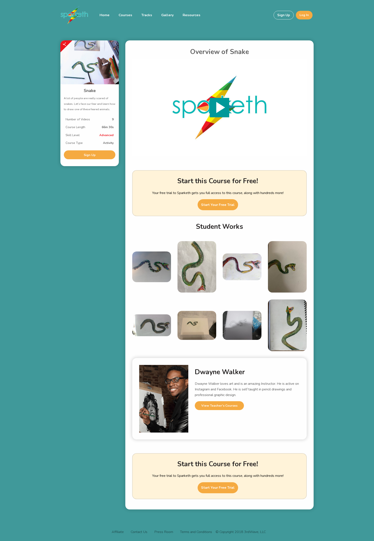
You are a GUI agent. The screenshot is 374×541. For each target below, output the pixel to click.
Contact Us (139, 532)
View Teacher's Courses (219, 405)
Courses (125, 15)
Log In (304, 15)
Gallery (167, 15)
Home (105, 15)
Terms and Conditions (196, 532)
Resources (191, 15)
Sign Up (283, 15)
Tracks (146, 15)
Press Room (163, 532)
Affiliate (118, 532)
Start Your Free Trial (218, 204)
